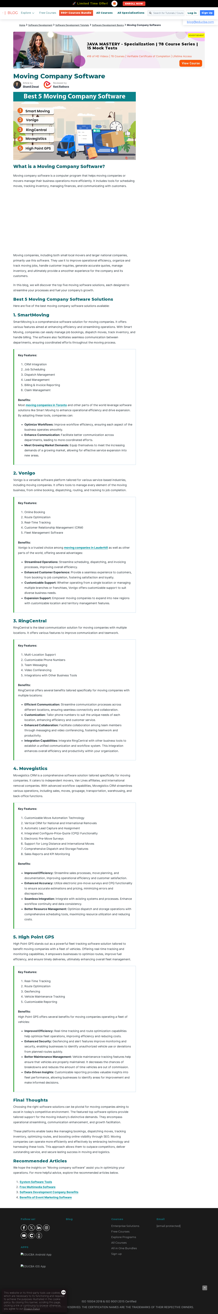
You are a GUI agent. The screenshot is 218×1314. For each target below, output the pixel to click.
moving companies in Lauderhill (86, 547)
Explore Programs (123, 1237)
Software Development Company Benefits (49, 1192)
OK (64, 1292)
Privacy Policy (32, 1308)
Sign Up (207, 12)
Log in (192, 12)
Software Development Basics (108, 25)
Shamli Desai (31, 86)
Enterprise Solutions (125, 1226)
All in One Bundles (124, 1248)
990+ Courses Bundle (76, 12)
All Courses (104, 12)
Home (22, 25)
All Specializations (130, 12)
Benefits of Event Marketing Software (46, 1197)
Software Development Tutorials (72, 25)
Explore (26, 12)
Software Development (40, 25)
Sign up (116, 1253)
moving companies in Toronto (46, 405)
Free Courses (47, 12)
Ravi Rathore (61, 86)
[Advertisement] (174, 120)
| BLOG (11, 13)
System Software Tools (36, 1182)
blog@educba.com (200, 22)
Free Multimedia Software (38, 1187)
